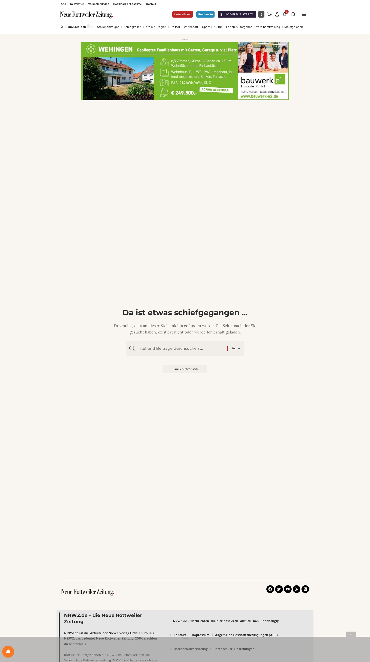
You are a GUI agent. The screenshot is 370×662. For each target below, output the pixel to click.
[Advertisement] (185, 650)
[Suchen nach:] (181, 348)
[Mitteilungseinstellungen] (8, 652)
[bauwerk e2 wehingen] (185, 70)
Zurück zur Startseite (185, 369)
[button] (277, 14)
